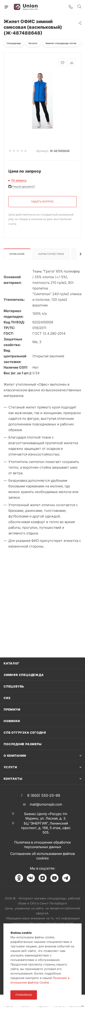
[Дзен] (43, 878)
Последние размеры (23, 744)
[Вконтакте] (31, 878)
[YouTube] (54, 878)
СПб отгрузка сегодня (25, 732)
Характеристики (51, 254)
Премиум (12, 709)
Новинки (12, 721)
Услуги (10, 767)
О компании (15, 755)
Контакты (13, 778)
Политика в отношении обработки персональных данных (42, 844)
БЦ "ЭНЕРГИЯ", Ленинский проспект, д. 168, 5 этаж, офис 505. (45, 828)
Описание (17, 254)
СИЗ (7, 698)
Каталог (11, 663)
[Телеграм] (66, 878)
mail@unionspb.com (46, 804)
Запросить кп (81, 36)
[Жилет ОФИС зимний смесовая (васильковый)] (42, 100)
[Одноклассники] (19, 878)
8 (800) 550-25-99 (43, 795)
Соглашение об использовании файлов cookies (42, 855)
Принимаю (23, 994)
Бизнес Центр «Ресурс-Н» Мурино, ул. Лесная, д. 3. (46, 816)
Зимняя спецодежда (24, 675)
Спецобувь (14, 686)
